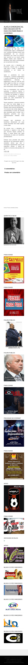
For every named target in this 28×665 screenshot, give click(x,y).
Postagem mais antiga (19, 161)
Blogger (19, 659)
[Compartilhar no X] (7, 151)
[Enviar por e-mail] (4, 151)
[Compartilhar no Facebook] (8, 151)
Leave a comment (13, 155)
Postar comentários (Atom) (12, 207)
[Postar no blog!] (5, 151)
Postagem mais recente (9, 161)
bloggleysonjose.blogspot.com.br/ (14, 662)
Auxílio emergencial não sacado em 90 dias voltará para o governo (13, 30)
